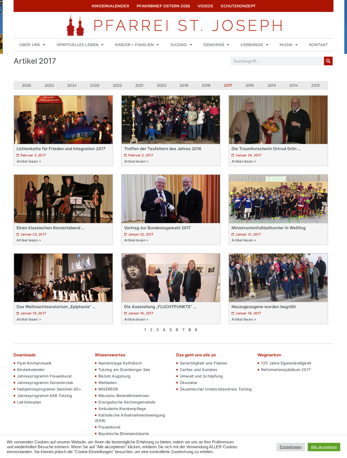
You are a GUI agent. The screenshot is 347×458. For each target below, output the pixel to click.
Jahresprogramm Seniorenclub (45, 382)
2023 (94, 85)
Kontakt (318, 44)
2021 (139, 85)
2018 (206, 85)
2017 (228, 85)
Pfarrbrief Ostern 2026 (163, 6)
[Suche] (328, 61)
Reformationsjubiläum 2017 (286, 369)
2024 (72, 85)
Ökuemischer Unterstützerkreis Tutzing (216, 389)
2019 (184, 85)
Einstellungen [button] (291, 447)
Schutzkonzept (238, 6)
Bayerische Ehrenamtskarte (123, 433)
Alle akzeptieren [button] (324, 447)
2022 (117, 85)
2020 (161, 85)
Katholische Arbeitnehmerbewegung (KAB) (130, 418)
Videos (205, 6)
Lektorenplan (29, 402)
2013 (315, 85)
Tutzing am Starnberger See (124, 369)
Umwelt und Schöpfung (201, 376)
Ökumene (188, 382)
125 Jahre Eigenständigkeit (286, 363)
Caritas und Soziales (198, 369)
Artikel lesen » (29, 161)
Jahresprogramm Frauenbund (44, 376)
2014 (293, 85)
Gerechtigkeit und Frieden (203, 363)
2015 (272, 85)
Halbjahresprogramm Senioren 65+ (49, 389)
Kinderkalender (110, 6)
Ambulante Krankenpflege (122, 408)
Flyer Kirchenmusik (34, 363)
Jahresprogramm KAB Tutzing (44, 395)
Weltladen (107, 382)
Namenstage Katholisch (120, 363)
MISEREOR (108, 389)
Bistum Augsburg (114, 376)
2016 (250, 85)
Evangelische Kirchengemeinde (127, 402)
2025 (49, 85)
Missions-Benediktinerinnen (123, 395)
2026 (26, 85)
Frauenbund (109, 427)
